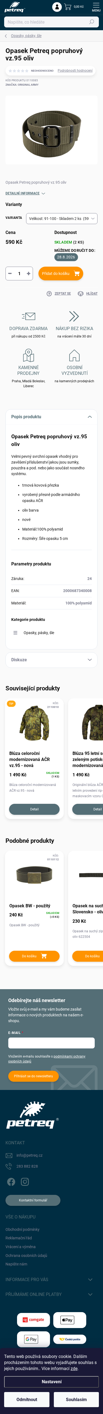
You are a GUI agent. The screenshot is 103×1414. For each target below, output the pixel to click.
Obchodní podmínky (22, 1229)
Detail (34, 809)
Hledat (92, 22)
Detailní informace (22, 193)
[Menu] (96, 7)
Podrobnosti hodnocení (75, 70)
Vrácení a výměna (20, 1247)
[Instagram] (24, 1181)
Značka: (21, 84)
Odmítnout (26, 1399)
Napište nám (16, 1264)
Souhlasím (76, 1399)
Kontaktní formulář (33, 1200)
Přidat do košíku (55, 273)
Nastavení (52, 1381)
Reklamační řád (18, 1238)
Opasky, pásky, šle (39, 633)
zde (74, 1368)
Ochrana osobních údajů (26, 1255)
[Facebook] (10, 1181)
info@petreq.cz (29, 1155)
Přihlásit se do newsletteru (33, 1076)
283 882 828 (27, 1166)
